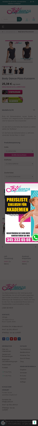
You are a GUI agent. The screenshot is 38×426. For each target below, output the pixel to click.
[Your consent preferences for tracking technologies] (34, 422)
